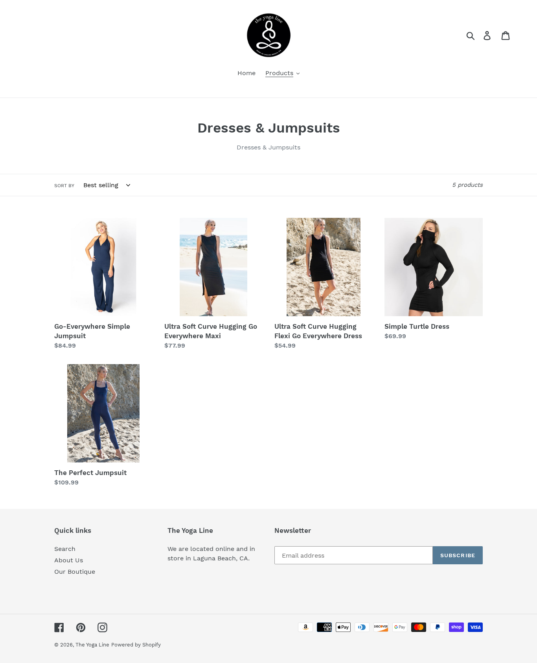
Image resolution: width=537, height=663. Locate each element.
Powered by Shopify (136, 645)
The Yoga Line (92, 645)
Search (64, 548)
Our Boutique (74, 571)
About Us (68, 560)
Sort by (64, 185)
